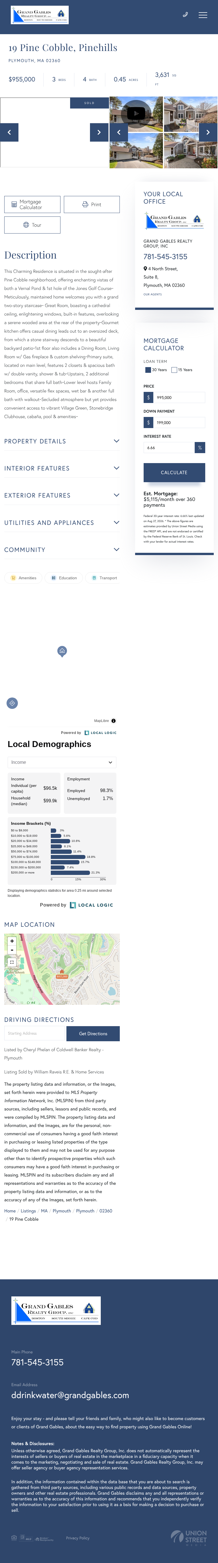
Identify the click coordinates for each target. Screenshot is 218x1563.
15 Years (185, 369)
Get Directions (93, 1033)
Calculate (174, 472)
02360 (106, 1211)
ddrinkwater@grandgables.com (70, 1394)
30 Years (159, 369)
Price (149, 386)
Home (10, 1211)
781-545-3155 (165, 256)
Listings (28, 1211)
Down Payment (159, 411)
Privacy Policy (77, 1538)
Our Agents (153, 294)
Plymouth (62, 1211)
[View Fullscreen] (12, 962)
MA (44, 1211)
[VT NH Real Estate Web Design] (189, 1538)
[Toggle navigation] (203, 15)
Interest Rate (157, 436)
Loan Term (155, 361)
